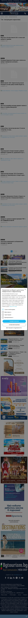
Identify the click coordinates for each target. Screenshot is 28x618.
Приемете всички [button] (14, 321)
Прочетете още (13, 306)
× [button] (25, 289)
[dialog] (14, 309)
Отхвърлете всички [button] (14, 324)
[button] (14, 327)
